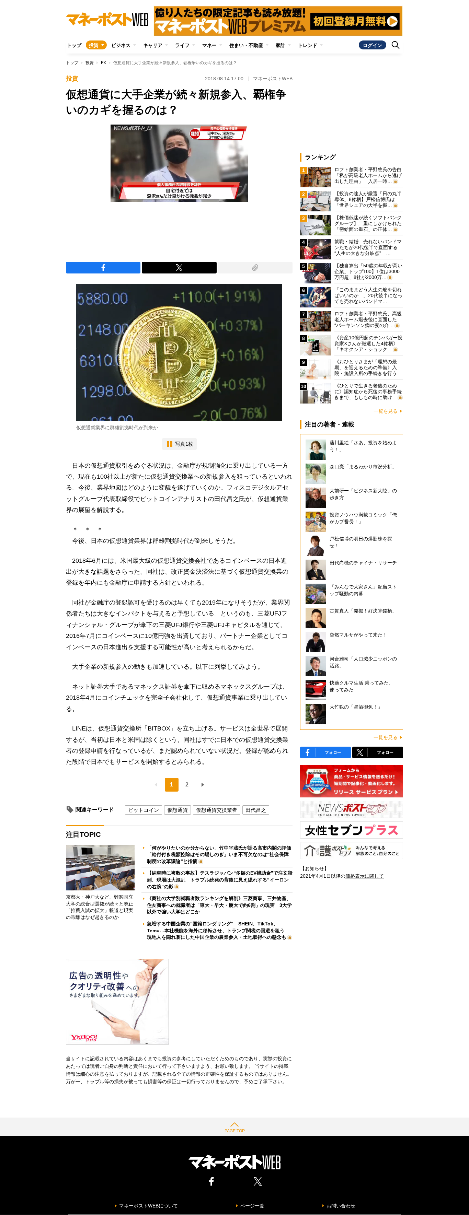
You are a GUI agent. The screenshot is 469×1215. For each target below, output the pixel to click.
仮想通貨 (177, 810)
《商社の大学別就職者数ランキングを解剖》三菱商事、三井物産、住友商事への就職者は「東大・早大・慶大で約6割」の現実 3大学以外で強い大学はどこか (219, 905)
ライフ (182, 45)
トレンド (307, 45)
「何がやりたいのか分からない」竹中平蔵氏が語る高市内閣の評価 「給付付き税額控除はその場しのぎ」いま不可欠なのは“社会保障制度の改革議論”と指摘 (221, 854)
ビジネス (120, 45)
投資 (94, 45)
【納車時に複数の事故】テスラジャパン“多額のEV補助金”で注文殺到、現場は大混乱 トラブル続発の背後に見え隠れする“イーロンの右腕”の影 (220, 879)
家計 (280, 45)
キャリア (152, 45)
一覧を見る (386, 411)
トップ (74, 45)
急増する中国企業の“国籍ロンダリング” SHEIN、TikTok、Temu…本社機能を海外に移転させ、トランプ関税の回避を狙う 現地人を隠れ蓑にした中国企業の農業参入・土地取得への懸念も (218, 930)
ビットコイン (143, 810)
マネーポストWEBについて (148, 1205)
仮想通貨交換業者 (216, 810)
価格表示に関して (364, 876)
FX (103, 62)
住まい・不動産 (246, 45)
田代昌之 (255, 810)
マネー (209, 45)
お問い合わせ (341, 1205)
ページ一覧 (252, 1205)
